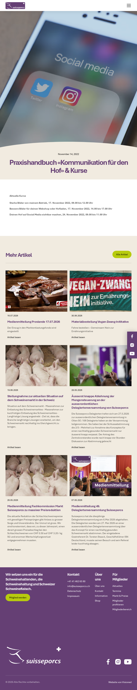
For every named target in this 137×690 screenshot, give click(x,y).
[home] (15, 5)
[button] (128, 6)
